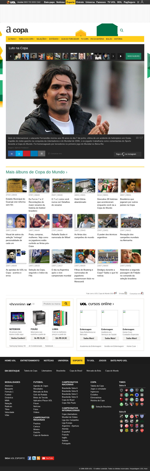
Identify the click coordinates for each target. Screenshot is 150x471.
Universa (90, 2)
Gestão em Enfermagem (114, 346)
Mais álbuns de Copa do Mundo (35, 172)
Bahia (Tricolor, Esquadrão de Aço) (131, 390)
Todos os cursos (134, 305)
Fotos (35, 409)
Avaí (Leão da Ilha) (142, 416)
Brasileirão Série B (70, 391)
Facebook (30, 458)
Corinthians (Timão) (121, 395)
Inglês (64, 438)
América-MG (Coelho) (126, 416)
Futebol (8, 395)
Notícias (60, 2)
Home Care (131, 346)
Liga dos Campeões (70, 420)
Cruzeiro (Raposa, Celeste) (136, 395)
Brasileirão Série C (70, 394)
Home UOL (10, 360)
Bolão (109, 39)
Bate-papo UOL (119, 360)
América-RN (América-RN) (131, 416)
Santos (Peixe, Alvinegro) (126, 404)
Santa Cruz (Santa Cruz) (131, 430)
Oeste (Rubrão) (131, 425)
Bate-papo (49, 2)
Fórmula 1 (9, 392)
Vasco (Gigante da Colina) (136, 430)
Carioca (36, 426)
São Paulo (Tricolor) (131, 404)
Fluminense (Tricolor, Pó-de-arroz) (126, 399)
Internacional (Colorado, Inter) (142, 399)
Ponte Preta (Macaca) (142, 425)
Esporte (71, 2)
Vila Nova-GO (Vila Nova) (142, 430)
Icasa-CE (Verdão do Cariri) (142, 421)
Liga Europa (67, 423)
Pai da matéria (97, 39)
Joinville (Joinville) (121, 425)
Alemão (65, 429)
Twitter (34, 458)
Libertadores (47, 371)
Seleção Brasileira (103, 407)
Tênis (7, 409)
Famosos (101, 2)
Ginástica (9, 397)
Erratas (121, 293)
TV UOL (112, 2)
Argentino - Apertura (70, 426)
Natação (8, 403)
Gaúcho (36, 432)
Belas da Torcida (40, 397)
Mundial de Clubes (70, 417)
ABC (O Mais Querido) (121, 416)
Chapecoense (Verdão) (142, 390)
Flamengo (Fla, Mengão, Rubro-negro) (121, 399)
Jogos (102, 360)
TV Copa (84, 39)
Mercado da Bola (94, 371)
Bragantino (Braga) (126, 421)
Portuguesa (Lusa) (121, 430)
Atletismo (9, 386)
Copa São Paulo (69, 403)
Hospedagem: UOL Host (138, 469)
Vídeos (36, 412)
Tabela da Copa (26, 39)
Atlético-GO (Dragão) (136, 416)
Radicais (8, 406)
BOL (119, 2)
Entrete (80, 2)
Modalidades (12, 382)
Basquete (9, 389)
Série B (122, 412)
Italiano (65, 440)
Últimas (12, 39)
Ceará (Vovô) (131, 421)
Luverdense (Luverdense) (136, 421)
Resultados (38, 389)
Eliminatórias (96, 397)
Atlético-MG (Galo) (121, 390)
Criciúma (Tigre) (131, 395)
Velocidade (9, 412)
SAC (39, 2)
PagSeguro (129, 2)
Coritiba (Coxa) (126, 395)
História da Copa (98, 400)
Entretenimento (29, 360)
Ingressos (95, 392)
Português (66, 443)
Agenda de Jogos (40, 386)
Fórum (36, 403)
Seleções (41, 39)
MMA (7, 400)
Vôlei (7, 415)
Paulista (36, 423)
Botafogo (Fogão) (136, 390)
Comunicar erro (135, 293)
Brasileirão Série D (70, 397)
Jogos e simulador (98, 389)
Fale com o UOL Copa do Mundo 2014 (100, 293)
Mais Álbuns (133, 56)
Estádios (53, 39)
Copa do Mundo (112, 371)
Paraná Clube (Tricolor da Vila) (136, 425)
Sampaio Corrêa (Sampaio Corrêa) (126, 430)
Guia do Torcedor (70, 39)
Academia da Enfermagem (90, 346)
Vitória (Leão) (142, 404)
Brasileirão (60, 371)
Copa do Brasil (76, 371)
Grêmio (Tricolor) (136, 399)
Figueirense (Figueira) (142, 395)
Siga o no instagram (126, 154)
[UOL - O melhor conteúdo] (10, 3)
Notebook (49, 346)
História (118, 39)
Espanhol (66, 432)
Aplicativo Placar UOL (42, 400)
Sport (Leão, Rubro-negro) (136, 404)
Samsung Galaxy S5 (17, 346)
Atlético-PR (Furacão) (126, 390)
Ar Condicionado (35, 346)
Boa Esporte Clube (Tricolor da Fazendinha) (121, 421)
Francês (65, 435)
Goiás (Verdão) (131, 399)
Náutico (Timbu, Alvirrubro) (126, 425)
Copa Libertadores (69, 414)
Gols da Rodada (40, 395)
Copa (20, 30)
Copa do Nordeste (41, 435)
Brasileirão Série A (70, 388)
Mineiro (36, 429)
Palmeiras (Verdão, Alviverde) (121, 404)
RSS (38, 458)
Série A (122, 385)
